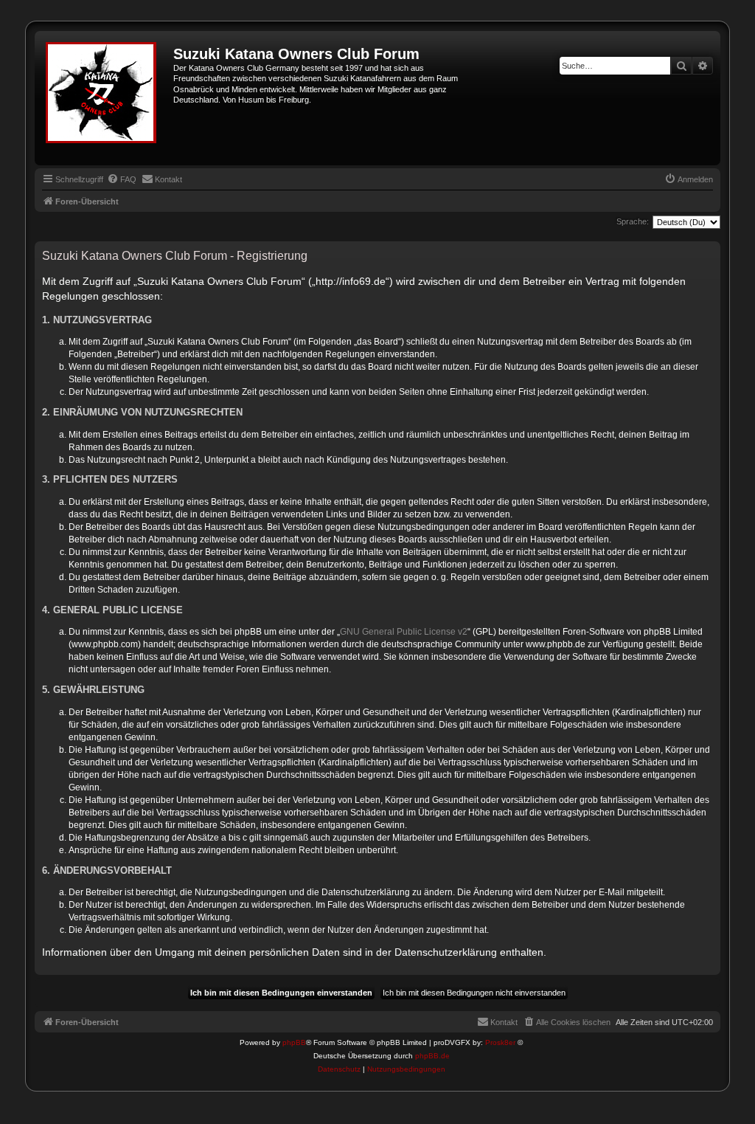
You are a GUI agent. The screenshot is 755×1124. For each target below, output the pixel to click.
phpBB (294, 1042)
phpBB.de (432, 1056)
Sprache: (632, 221)
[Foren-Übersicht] (105, 98)
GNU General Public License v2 (403, 632)
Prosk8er (500, 1042)
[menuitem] (121, 179)
